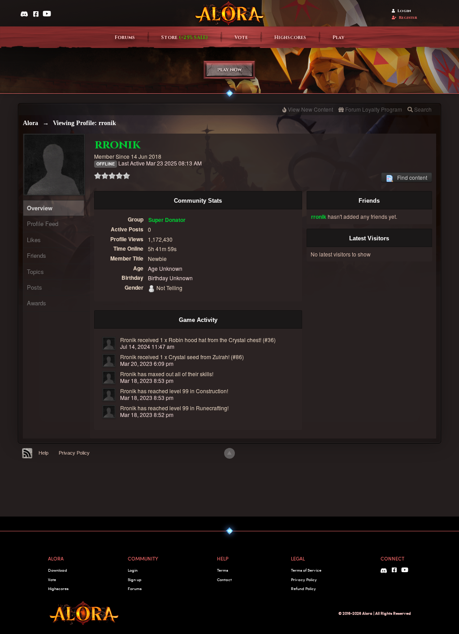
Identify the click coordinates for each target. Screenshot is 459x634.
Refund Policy (303, 588)
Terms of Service (306, 570)
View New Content (310, 109)
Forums (125, 38)
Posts (34, 287)
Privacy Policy (74, 453)
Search (423, 109)
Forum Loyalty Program (373, 109)
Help (43, 453)
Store (184, 38)
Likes (34, 239)
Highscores (290, 38)
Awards (36, 303)
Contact (224, 579)
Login (404, 11)
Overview (39, 208)
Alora (30, 123)
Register (408, 17)
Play (338, 38)
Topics (35, 271)
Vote (241, 38)
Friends (36, 255)
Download (57, 570)
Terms (222, 570)
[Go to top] (229, 453)
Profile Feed (42, 223)
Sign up (134, 579)
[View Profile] (109, 343)
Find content (410, 177)
